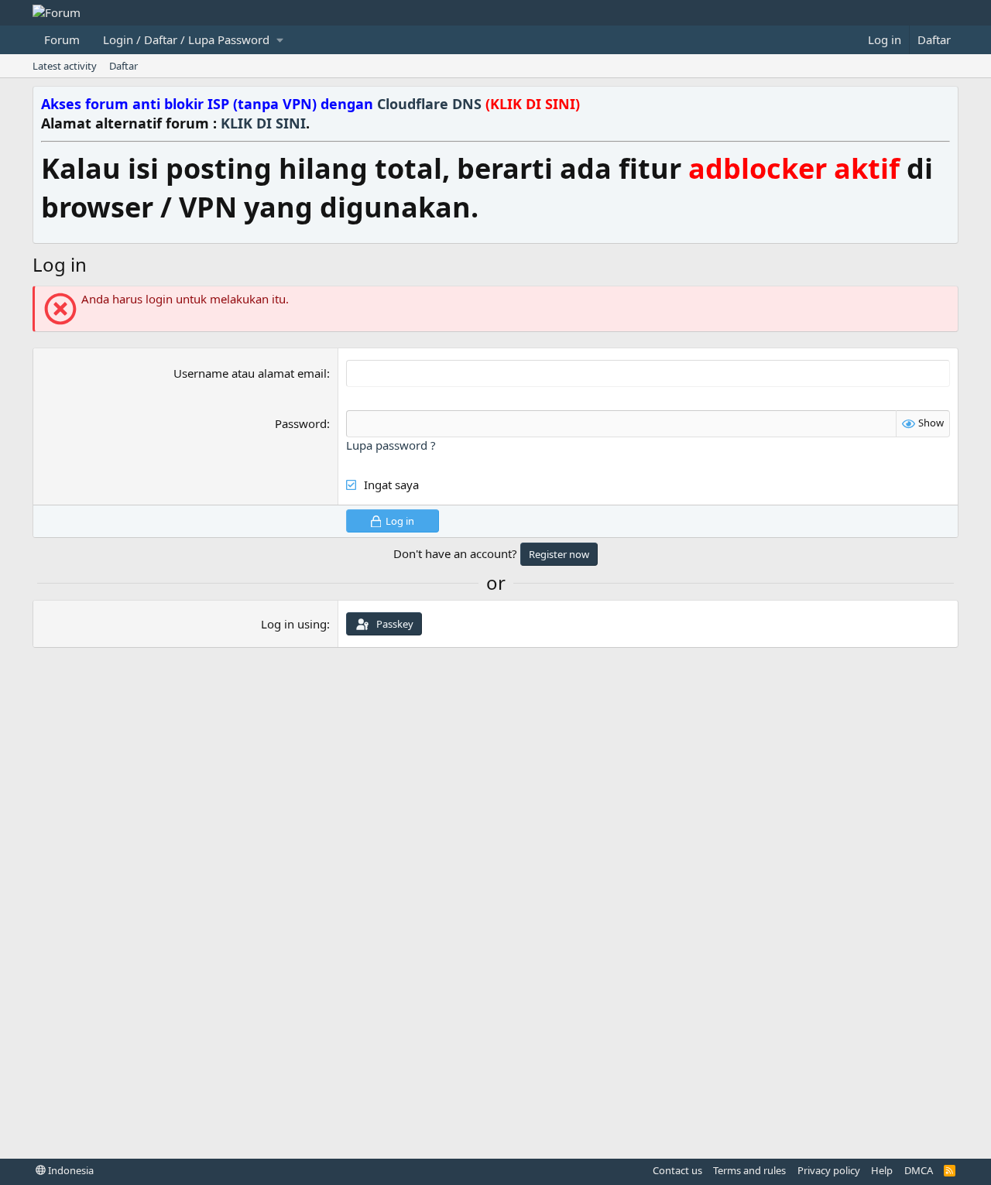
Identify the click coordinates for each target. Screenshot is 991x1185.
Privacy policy (828, 1170)
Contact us (677, 1170)
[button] (192, 40)
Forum (62, 39)
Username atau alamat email (250, 373)
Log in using (294, 624)
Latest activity (65, 66)
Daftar (123, 66)
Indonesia (70, 1170)
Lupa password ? (391, 445)
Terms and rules (749, 1170)
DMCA (918, 1170)
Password (301, 423)
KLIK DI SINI (263, 123)
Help (882, 1170)
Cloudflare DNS (478, 103)
